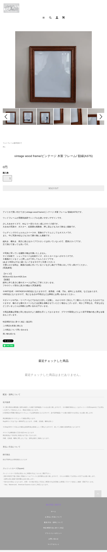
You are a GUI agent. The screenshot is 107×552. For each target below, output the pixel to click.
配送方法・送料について (53, 522)
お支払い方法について (53, 517)
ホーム (53, 511)
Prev (6, 116)
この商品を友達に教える (13, 326)
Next (100, 116)
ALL (4, 147)
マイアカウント (53, 544)
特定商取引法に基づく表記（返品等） (18, 322)
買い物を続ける (9, 334)
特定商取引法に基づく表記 (53, 528)
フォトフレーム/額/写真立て (12, 143)
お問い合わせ (53, 539)
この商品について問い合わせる (15, 330)
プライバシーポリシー (53, 533)
